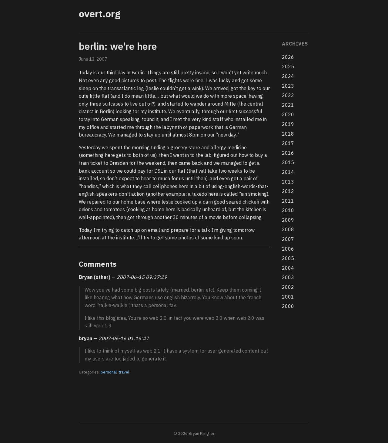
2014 (288, 172)
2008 (288, 229)
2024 (288, 76)
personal (109, 372)
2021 (288, 105)
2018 (288, 134)
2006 (288, 249)
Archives (295, 44)
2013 (288, 182)
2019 (288, 124)
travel (124, 372)
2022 (288, 95)
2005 (288, 258)
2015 (288, 162)
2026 (288, 57)
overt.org (99, 13)
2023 (288, 86)
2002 (288, 287)
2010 (288, 210)
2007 (288, 239)
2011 (288, 201)
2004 (288, 268)
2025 (288, 66)
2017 (288, 143)
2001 (288, 297)
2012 (288, 191)
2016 (288, 153)
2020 (288, 114)
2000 (288, 306)
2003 (288, 277)
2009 (288, 220)
